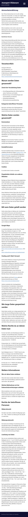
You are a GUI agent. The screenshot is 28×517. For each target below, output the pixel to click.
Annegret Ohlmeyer (10, 3)
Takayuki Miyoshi (6, 154)
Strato (16, 277)
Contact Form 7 (20, 152)
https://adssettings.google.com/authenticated (13, 252)
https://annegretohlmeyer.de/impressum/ (12, 76)
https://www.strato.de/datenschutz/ (10, 281)
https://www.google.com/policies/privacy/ (12, 248)
